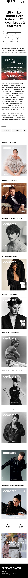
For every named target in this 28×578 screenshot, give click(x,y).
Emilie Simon (5, 107)
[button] (12, 559)
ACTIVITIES (10, 8)
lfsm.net (3, 126)
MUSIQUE (18, 8)
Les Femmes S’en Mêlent (14, 32)
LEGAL (3, 571)
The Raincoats (23, 101)
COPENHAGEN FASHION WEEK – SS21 (14, 544)
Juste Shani (15, 93)
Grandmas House (6, 97)
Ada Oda (16, 97)
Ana (20, 91)
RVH (12, 97)
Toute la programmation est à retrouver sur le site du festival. (14, 119)
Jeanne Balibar (14, 103)
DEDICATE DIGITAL (11, 568)
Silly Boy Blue (11, 89)
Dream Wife (4, 109)
